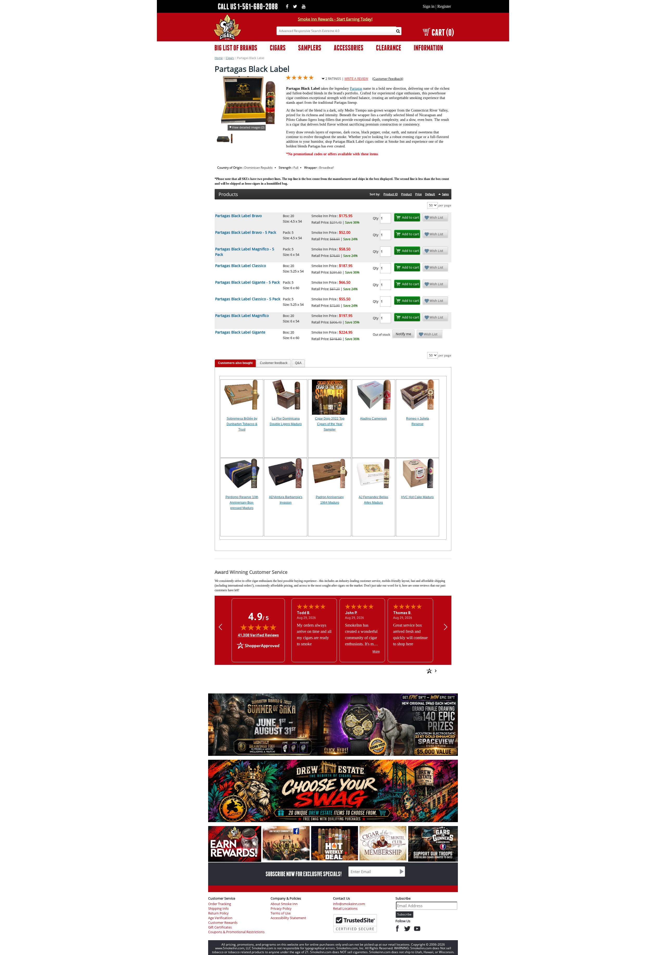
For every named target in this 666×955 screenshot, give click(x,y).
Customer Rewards (223, 922)
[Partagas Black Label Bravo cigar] (231, 142)
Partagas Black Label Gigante (240, 332)
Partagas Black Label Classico (240, 265)
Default (430, 194)
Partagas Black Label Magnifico (242, 315)
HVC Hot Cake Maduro (417, 497)
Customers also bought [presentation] (235, 363)
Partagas (356, 88)
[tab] (235, 363)
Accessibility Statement (288, 918)
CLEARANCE (388, 47)
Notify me (403, 334)
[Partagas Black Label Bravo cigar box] (223, 142)
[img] (258, 627)
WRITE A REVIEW (356, 78)
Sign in (428, 6)
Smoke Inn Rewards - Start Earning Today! (335, 19)
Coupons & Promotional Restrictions (236, 932)
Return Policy (218, 913)
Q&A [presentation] (298, 363)
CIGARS (278, 47)
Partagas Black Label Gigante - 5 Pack (247, 282)
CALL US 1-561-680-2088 (248, 6)
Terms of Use (281, 913)
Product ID (390, 194)
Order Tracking (219, 904)
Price (418, 194)
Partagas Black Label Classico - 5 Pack (247, 298)
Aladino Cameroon (373, 418)
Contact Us (341, 898)
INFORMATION (428, 47)
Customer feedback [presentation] (273, 363)
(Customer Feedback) (387, 78)
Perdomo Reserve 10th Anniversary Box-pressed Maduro (242, 502)
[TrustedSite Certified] (355, 923)
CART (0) (443, 32)
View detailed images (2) (248, 127)
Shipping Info (218, 908)
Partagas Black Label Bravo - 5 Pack (245, 232)
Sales (445, 194)
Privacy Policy (281, 908)
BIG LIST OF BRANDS (235, 47)
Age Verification (220, 918)
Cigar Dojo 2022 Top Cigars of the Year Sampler (329, 424)
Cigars (230, 58)
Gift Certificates (220, 927)
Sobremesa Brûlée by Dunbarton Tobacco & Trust (242, 424)
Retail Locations (345, 908)
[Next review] (445, 627)
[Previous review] (220, 627)
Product (406, 194)
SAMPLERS (309, 47)
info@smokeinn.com (349, 904)
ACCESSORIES (348, 47)
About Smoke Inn (284, 904)
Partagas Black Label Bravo (238, 215)
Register (444, 6)
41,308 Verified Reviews (258, 635)
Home (219, 58)
